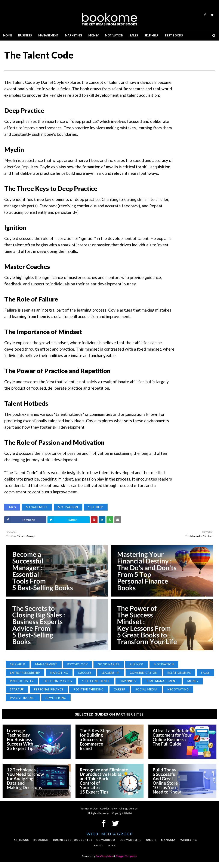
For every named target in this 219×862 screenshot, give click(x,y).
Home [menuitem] (7, 35)
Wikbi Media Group (109, 834)
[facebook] (205, 15)
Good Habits (109, 664)
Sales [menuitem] (134, 35)
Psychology (77, 664)
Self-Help (95, 507)
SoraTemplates (104, 856)
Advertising (56, 697)
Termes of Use (89, 808)
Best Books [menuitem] (174, 35)
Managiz (168, 839)
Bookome (41, 839)
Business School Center (72, 839)
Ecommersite (130, 839)
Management (37, 507)
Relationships (179, 672)
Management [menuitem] (48, 35)
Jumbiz (151, 839)
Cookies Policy (108, 808)
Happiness (128, 681)
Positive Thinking (89, 689)
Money (192, 681)
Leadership (111, 672)
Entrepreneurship (25, 672)
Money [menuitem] (93, 35)
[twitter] (211, 15)
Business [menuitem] (25, 35)
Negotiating (178, 689)
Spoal (98, 845)
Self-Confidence (96, 681)
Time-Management (161, 681)
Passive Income (23, 697)
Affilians (21, 839)
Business (137, 664)
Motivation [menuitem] (114, 35)
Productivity (22, 681)
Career (119, 689)
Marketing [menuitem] (73, 35)
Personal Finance (49, 689)
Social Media (146, 689)
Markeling (188, 839)
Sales (205, 672)
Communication (143, 672)
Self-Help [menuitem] (151, 35)
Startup (17, 689)
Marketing (59, 672)
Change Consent (128, 808)
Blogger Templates (126, 856)
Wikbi (112, 845)
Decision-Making (58, 681)
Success (85, 672)
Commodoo (105, 839)
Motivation (68, 507)
